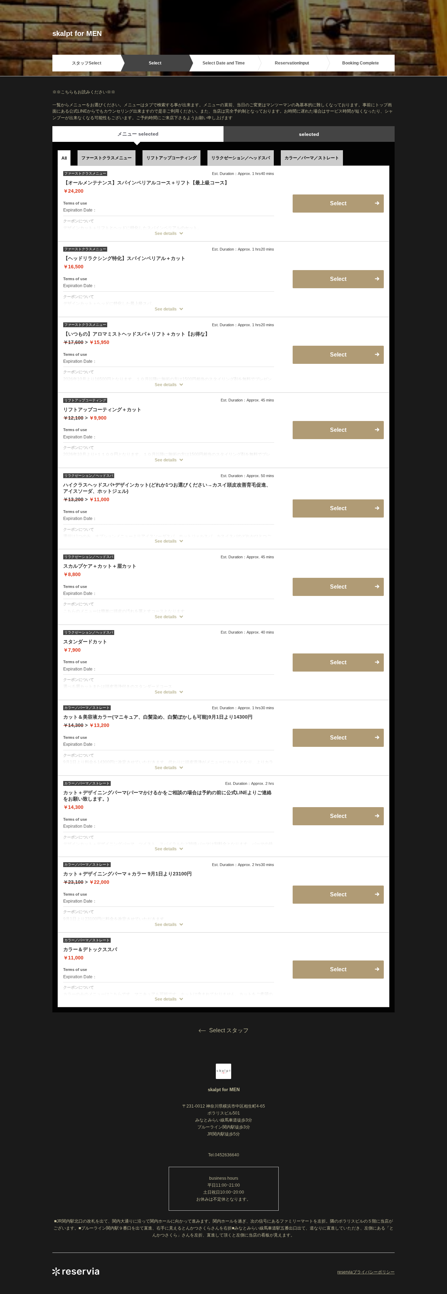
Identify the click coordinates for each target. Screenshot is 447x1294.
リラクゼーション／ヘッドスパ (240, 157)
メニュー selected (138, 134)
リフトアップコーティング (171, 157)
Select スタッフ (229, 1030)
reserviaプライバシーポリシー (366, 1272)
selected (309, 134)
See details (166, 233)
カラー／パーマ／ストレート (312, 157)
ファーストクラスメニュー (106, 157)
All (64, 158)
